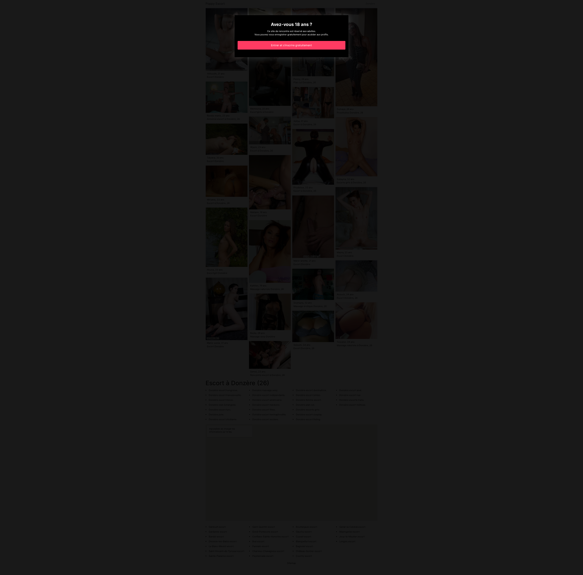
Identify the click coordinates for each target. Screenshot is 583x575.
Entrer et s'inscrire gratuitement (291, 45)
